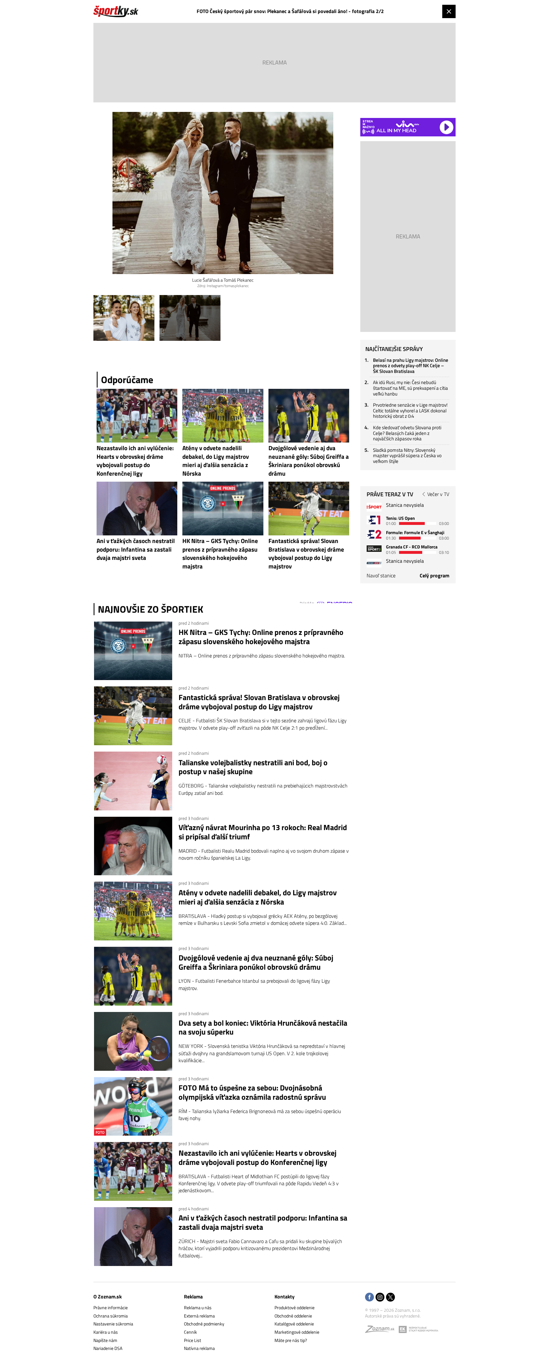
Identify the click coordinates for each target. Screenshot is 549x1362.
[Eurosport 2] (374, 534)
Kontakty (284, 1296)
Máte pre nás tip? (290, 1340)
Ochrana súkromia (110, 1315)
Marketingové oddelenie (296, 1332)
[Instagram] (380, 1297)
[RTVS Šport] (374, 507)
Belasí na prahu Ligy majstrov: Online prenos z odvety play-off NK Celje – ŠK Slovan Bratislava (410, 365)
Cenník (190, 1332)
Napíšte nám (105, 1340)
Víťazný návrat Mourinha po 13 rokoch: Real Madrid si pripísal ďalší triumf (263, 832)
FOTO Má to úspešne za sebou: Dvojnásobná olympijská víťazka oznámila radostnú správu (252, 1092)
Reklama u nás (198, 1307)
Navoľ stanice (381, 575)
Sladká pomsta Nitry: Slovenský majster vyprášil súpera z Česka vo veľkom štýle (407, 455)
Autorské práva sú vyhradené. (393, 1315)
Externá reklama (199, 1315)
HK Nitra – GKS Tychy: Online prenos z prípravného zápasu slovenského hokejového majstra (261, 637)
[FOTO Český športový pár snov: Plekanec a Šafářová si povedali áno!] (123, 318)
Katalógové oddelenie (294, 1323)
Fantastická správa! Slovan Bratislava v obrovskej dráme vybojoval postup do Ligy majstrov (259, 702)
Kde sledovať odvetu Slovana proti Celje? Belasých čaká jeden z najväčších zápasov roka (407, 433)
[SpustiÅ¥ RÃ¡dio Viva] (407, 123)
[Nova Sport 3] (374, 548)
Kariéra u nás (105, 1332)
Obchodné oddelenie (293, 1315)
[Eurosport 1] (374, 520)
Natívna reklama (199, 1348)
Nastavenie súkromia (113, 1323)
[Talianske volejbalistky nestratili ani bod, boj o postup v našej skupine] (133, 781)
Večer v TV (438, 494)
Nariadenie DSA (107, 1348)
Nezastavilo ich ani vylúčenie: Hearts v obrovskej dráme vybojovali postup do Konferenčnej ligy (257, 1157)
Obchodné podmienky (204, 1323)
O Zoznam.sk (107, 1296)
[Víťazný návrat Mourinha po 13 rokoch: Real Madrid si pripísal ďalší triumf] (133, 846)
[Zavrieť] (449, 11)
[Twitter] (390, 1297)
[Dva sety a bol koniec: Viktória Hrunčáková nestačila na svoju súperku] (133, 1041)
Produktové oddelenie (294, 1307)
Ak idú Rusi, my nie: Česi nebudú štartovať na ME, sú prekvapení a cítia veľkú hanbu (410, 388)
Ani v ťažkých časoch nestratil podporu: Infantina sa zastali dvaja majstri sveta (263, 1222)
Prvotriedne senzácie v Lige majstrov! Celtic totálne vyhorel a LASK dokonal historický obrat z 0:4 (410, 410)
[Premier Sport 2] (374, 563)
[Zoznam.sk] (382, 1330)
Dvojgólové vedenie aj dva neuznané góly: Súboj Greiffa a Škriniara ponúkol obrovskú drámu (256, 962)
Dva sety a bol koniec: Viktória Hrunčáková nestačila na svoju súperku (263, 1027)
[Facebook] (369, 1297)
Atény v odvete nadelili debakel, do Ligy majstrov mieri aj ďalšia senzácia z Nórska (258, 897)
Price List (192, 1340)
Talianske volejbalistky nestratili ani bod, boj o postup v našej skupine (253, 767)
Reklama (193, 1296)
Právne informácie (110, 1307)
